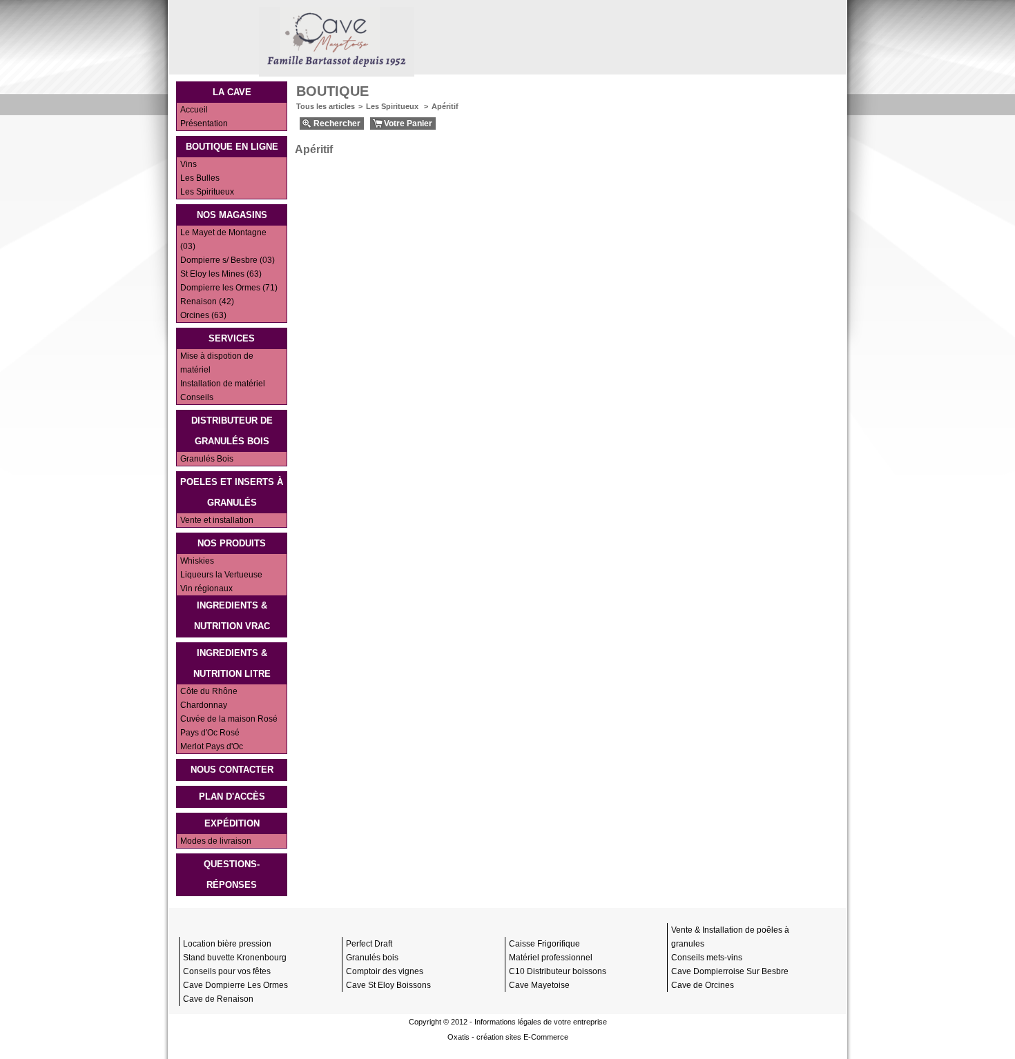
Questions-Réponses (232, 874)
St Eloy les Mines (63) (221, 274)
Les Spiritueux (207, 192)
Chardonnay (203, 705)
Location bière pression (227, 944)
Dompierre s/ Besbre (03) (227, 260)
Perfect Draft (369, 944)
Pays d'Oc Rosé (210, 733)
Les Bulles (200, 178)
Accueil (194, 110)
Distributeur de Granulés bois (232, 430)
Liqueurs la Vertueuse (221, 575)
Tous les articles (325, 106)
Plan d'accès (232, 796)
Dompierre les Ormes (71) (229, 288)
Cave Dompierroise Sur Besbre (730, 971)
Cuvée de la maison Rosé (229, 719)
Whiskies (197, 561)
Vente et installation (216, 520)
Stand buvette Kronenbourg (235, 957)
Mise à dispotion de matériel (216, 363)
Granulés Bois (206, 459)
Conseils (196, 397)
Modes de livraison (215, 841)
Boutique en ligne (232, 146)
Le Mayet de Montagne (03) (223, 239)
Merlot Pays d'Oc (211, 746)
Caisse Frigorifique (544, 944)
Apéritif (445, 106)
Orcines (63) (203, 315)
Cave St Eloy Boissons (388, 985)
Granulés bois (372, 957)
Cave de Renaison (218, 999)
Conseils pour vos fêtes (227, 971)
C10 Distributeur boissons (557, 971)
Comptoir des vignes (384, 971)
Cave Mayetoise (539, 985)
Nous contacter (232, 769)
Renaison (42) (207, 301)
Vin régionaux (206, 588)
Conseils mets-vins (706, 957)
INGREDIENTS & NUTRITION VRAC (232, 615)
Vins (188, 164)
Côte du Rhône (209, 691)
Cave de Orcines (702, 985)
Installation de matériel (222, 383)
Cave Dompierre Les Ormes (235, 985)
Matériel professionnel (550, 957)
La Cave (232, 92)
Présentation (204, 123)
